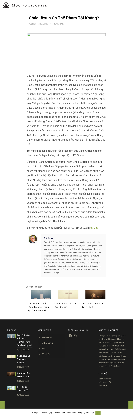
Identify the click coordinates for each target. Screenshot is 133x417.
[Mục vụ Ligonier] (29, 5)
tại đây (94, 227)
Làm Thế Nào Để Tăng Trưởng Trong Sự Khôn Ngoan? (38, 307)
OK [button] (98, 413)
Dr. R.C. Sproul (47, 343)
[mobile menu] (129, 5)
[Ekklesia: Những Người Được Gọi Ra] (2, 406)
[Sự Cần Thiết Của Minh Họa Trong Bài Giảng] (130, 406)
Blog (43, 349)
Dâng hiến (46, 354)
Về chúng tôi (47, 337)
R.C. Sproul (43, 24)
